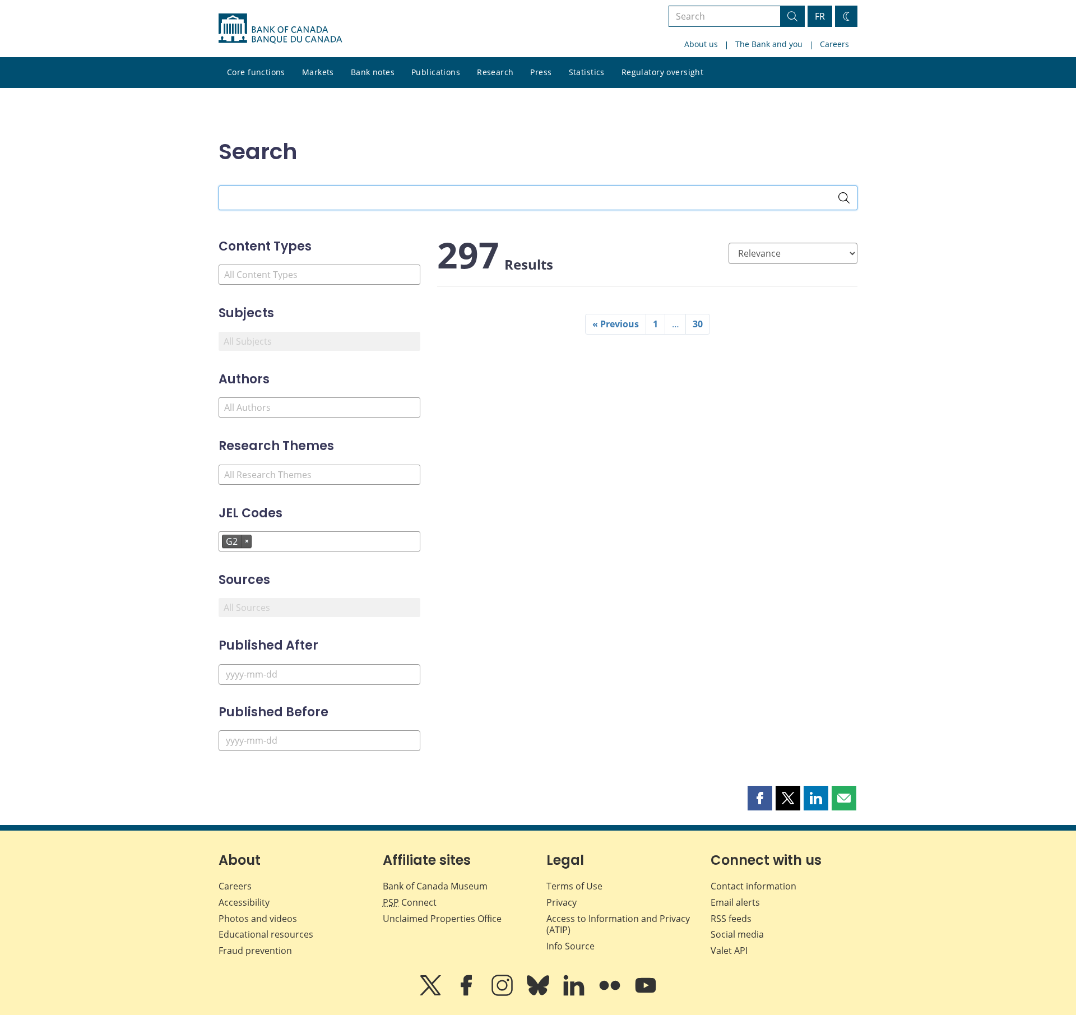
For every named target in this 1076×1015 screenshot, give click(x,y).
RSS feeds (731, 918)
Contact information (753, 886)
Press (540, 72)
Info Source (570, 946)
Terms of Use (574, 886)
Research (495, 72)
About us (701, 44)
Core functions (256, 72)
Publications (435, 72)
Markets (318, 72)
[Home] (280, 28)
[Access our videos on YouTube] (645, 993)
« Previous (615, 324)
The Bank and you (769, 44)
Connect (410, 902)
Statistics (587, 72)
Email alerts (735, 902)
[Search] (844, 198)
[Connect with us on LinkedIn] (575, 993)
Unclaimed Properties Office (442, 918)
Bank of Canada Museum (435, 886)
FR (820, 16)
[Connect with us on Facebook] (467, 993)
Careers (834, 44)
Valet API (729, 950)
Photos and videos (258, 918)
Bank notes (373, 72)
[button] (760, 798)
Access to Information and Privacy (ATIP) (618, 924)
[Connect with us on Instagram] (503, 993)
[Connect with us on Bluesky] (539, 993)
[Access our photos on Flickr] (611, 993)
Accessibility (244, 902)
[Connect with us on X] (431, 993)
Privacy (561, 902)
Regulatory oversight (662, 72)
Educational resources (266, 934)
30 (698, 324)
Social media (737, 934)
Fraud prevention (255, 950)
